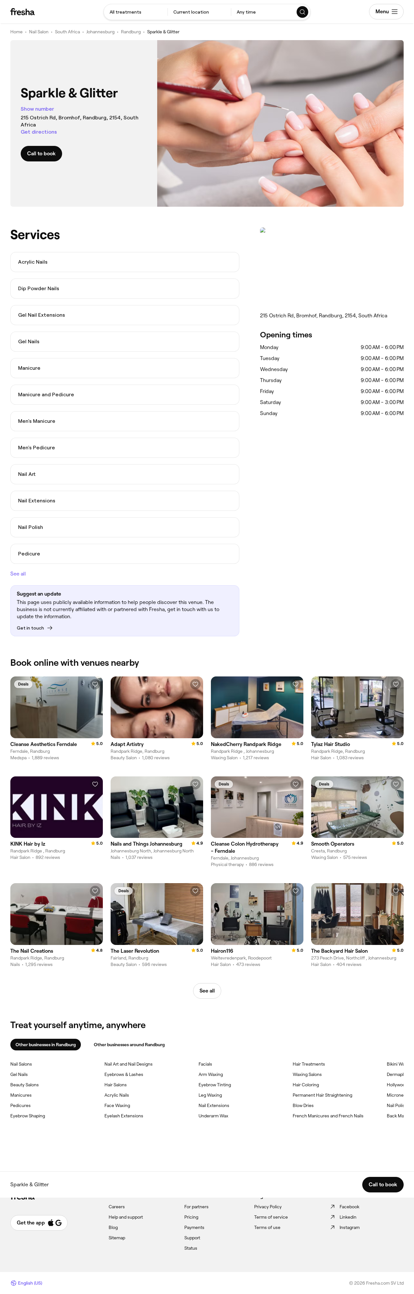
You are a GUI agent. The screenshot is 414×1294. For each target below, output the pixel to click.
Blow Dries (303, 1105)
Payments (194, 1227)
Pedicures (20, 1105)
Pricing (191, 1217)
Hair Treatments (309, 1064)
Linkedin (348, 1217)
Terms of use (267, 1227)
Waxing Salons (307, 1074)
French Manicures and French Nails (328, 1115)
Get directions (39, 132)
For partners (196, 1206)
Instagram (350, 1227)
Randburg (131, 31)
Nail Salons (21, 1064)
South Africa (67, 31)
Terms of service (271, 1217)
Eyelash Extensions (123, 1115)
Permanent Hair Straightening (322, 1095)
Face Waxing (117, 1105)
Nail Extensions (214, 1105)
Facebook (349, 1206)
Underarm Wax (213, 1115)
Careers (117, 1206)
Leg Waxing (210, 1095)
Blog (113, 1227)
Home (16, 31)
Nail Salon (39, 31)
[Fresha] (22, 11)
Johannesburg (100, 31)
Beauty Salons (24, 1084)
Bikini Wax (397, 1064)
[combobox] (135, 12)
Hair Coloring (306, 1084)
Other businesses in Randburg (46, 1044)
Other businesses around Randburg (129, 1044)
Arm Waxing (211, 1074)
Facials (205, 1064)
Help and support (126, 1217)
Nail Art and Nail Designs (128, 1064)
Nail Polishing (400, 1105)
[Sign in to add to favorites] (95, 684)
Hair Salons (115, 1084)
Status (190, 1248)
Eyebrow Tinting (215, 1084)
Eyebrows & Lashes (123, 1074)
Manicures (21, 1095)
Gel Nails (19, 1074)
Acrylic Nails (116, 1095)
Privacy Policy (268, 1206)
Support (192, 1237)
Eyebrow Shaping (27, 1115)
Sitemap (117, 1237)
